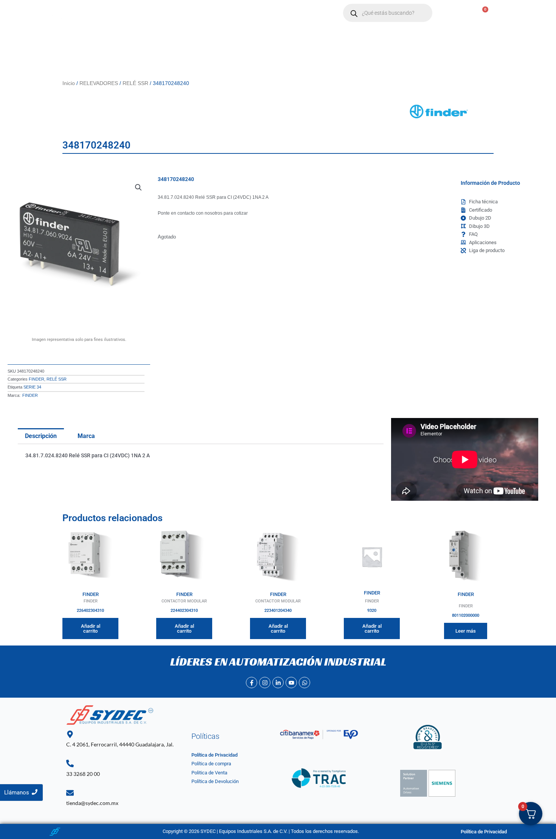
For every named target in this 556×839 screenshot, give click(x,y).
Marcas (190, 13)
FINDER (36, 379)
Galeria (304, 13)
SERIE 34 (32, 387)
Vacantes (269, 13)
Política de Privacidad (214, 755)
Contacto (232, 13)
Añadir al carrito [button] (90, 628)
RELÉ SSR (135, 83)
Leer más (465, 631)
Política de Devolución (215, 781)
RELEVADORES (98, 83)
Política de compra (211, 763)
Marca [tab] (86, 436)
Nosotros (156, 13)
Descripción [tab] (41, 436)
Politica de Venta (209, 773)
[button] (194, 13)
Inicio (124, 13)
